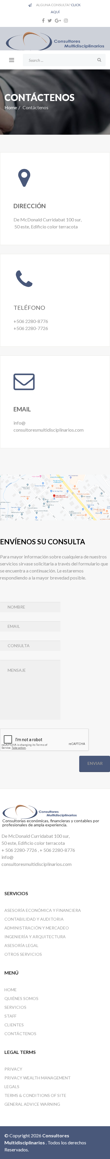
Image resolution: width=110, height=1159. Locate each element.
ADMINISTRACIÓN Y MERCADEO (36, 927)
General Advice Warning (32, 1104)
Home (10, 107)
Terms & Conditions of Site (35, 1095)
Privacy (13, 1068)
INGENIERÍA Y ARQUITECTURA (35, 936)
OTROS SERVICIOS (23, 954)
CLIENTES (14, 1024)
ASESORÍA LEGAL (21, 945)
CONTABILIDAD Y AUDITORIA (34, 919)
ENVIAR (95, 763)
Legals (11, 1086)
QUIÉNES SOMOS (21, 998)
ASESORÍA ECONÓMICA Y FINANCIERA (42, 910)
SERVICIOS (15, 1007)
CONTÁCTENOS (20, 1033)
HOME (10, 989)
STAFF (10, 1015)
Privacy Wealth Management (37, 1077)
